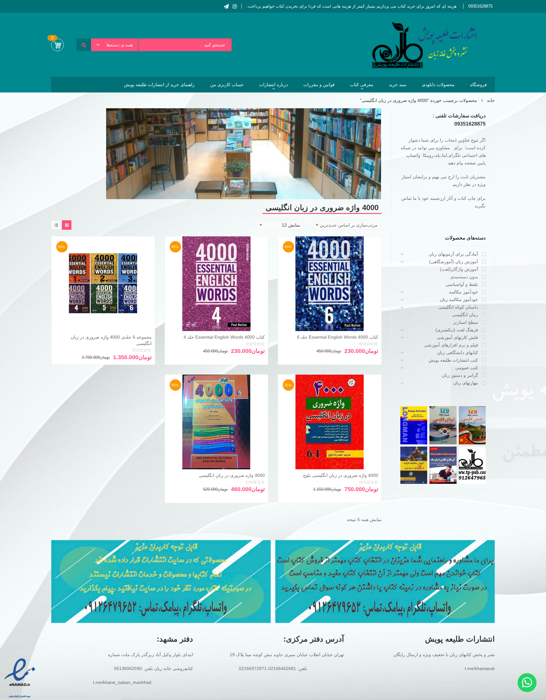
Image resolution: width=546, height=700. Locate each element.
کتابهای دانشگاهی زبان (457, 352)
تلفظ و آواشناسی (462, 284)
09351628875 (480, 6)
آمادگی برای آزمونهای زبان (453, 254)
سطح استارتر (465, 322)
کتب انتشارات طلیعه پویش (453, 360)
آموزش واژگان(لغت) (459, 269)
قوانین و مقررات (319, 84)
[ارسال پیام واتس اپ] (527, 682)
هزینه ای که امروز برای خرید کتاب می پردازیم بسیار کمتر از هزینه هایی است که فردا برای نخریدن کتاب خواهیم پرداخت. (351, 6)
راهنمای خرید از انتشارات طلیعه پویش (159, 84)
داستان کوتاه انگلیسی (458, 307)
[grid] (66, 225)
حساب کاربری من (227, 84)
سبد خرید (397, 84)
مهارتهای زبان (465, 382)
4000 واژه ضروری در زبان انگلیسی (232, 475)
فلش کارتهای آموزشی (457, 337)
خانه (491, 100)
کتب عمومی (466, 367)
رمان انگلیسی (465, 314)
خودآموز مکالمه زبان (459, 299)
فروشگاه (478, 84)
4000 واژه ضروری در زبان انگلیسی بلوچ (340, 475)
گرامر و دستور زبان (460, 375)
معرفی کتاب (361, 84)
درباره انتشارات (273, 84)
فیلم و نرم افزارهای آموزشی (451, 344)
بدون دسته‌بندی (464, 276)
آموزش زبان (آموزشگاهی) (453, 261)
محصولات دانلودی (438, 84)
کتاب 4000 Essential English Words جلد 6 (337, 337)
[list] (56, 225)
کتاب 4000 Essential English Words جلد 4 (224, 337)
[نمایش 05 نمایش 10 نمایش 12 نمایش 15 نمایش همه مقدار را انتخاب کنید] (280, 225)
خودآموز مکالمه (463, 291)
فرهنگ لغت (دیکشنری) (456, 329)
